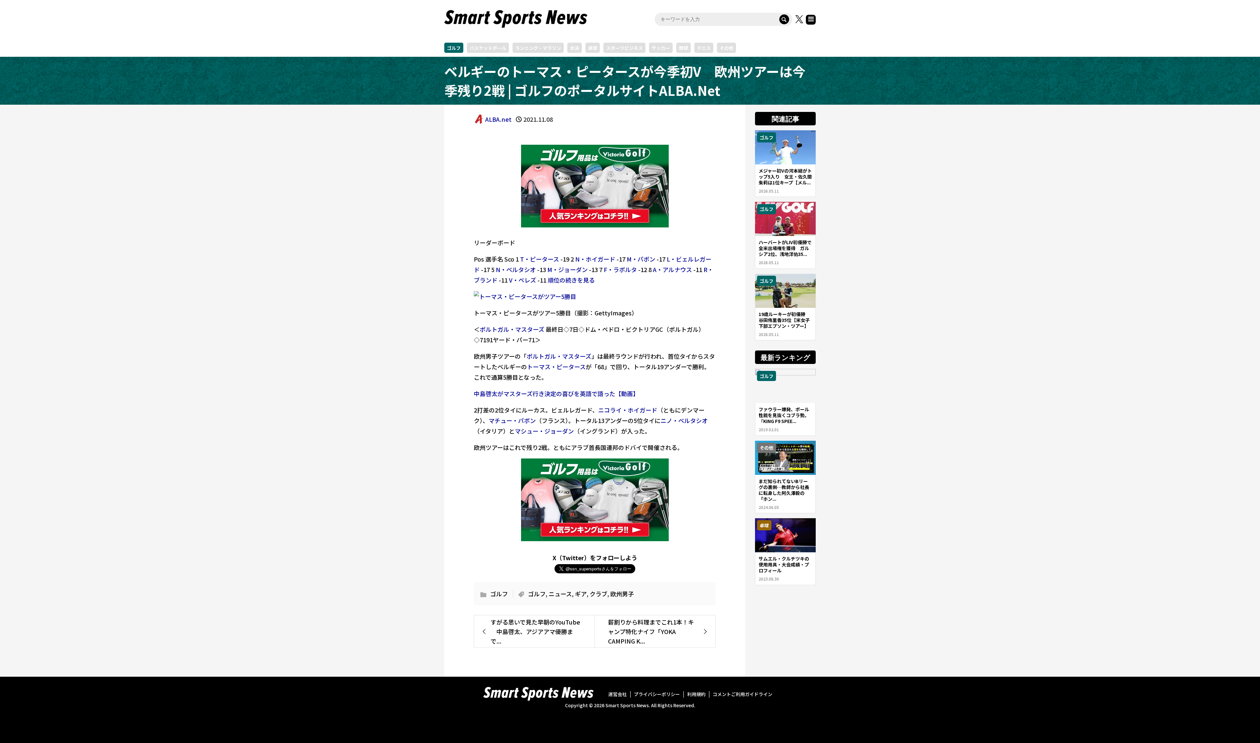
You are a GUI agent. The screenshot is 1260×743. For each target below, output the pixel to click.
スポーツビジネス (624, 48)
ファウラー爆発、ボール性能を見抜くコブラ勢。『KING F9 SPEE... (784, 415)
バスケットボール (488, 48)
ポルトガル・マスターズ (512, 329)
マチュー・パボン (512, 420)
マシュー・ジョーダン (544, 431)
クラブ (598, 593)
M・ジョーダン (567, 269)
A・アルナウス (672, 269)
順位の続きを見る (571, 280)
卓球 (592, 48)
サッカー (661, 48)
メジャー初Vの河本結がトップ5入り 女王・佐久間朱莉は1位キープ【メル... (785, 176)
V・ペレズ (522, 280)
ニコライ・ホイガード (627, 410)
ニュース (560, 593)
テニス (704, 48)
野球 (683, 48)
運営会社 (617, 694)
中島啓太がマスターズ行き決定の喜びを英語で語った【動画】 (556, 393)
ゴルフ (454, 48)
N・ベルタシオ (516, 269)
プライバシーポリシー (657, 694)
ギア (581, 593)
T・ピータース (539, 259)
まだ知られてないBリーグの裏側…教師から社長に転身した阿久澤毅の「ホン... (784, 490)
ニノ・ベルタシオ (684, 420)
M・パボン (641, 259)
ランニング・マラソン (538, 48)
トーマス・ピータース (556, 366)
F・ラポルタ (620, 269)
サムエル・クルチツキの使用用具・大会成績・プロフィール (784, 564)
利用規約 (696, 694)
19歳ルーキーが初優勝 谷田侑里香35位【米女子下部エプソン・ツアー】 (784, 320)
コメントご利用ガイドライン (742, 694)
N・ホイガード (595, 259)
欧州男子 (622, 593)
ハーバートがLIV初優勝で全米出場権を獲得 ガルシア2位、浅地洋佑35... (785, 248)
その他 (726, 48)
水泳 (574, 48)
